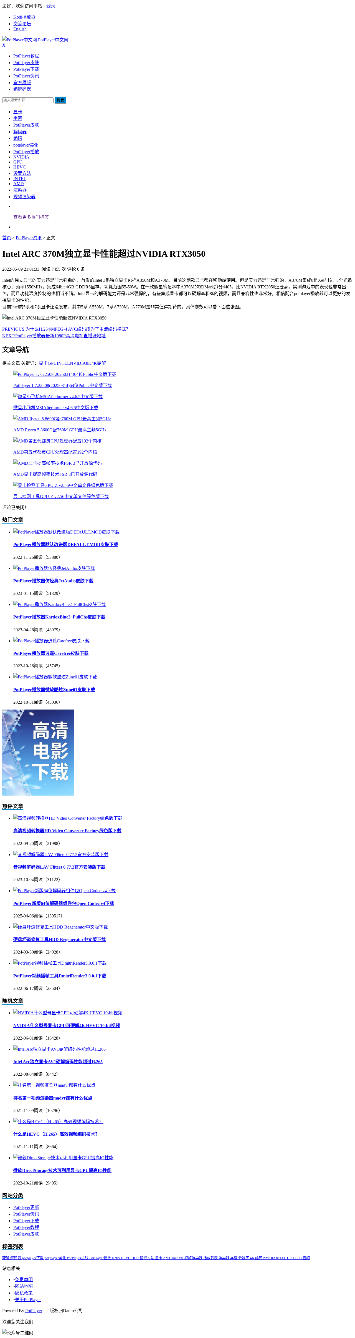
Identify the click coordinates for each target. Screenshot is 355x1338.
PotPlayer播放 (26, 151)
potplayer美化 (26, 145)
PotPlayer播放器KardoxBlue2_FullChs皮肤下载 (59, 617)
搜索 (60, 100)
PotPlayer (33, 1310)
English (20, 29)
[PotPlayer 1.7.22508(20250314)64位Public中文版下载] (64, 374)
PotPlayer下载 (26, 69)
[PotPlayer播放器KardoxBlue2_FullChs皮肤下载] (59, 604)
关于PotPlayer (28, 1299)
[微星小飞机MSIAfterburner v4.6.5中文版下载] (58, 396)
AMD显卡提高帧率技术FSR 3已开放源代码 (55, 474)
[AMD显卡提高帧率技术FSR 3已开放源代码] (57, 463)
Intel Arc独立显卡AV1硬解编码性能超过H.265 (58, 1061)
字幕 (17, 118)
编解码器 (22, 89)
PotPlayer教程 (26, 56)
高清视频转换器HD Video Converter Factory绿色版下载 (67, 830)
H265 (116, 1258)
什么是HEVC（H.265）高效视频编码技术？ (56, 1134)
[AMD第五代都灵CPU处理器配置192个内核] (57, 441)
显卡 (17, 111)
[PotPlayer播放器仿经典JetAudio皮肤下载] (54, 568)
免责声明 (24, 1279)
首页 (6, 237)
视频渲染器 (24, 196)
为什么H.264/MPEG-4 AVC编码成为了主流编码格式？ (66, 329)
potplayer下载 (33, 1258)
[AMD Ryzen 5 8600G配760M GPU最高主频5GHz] (62, 418)
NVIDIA (21, 157)
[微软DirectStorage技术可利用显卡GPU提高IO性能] (63, 1157)
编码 (17, 138)
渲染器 (20, 190)
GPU (17, 162)
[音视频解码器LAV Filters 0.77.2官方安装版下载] (60, 854)
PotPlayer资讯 (26, 76)
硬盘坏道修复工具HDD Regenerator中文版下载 (59, 939)
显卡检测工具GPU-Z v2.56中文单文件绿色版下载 (61, 496)
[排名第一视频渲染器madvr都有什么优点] (54, 1085)
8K (89, 363)
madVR (178, 1258)
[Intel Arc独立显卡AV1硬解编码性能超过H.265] (59, 1049)
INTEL (19, 178)
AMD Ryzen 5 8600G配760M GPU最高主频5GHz (59, 429)
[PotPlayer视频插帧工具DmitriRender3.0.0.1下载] (59, 963)
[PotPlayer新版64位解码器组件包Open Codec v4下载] (64, 890)
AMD (18, 183)
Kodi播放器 (24, 17)
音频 (306, 1258)
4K (94, 363)
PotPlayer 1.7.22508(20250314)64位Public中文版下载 (62, 385)
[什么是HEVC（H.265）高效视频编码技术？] (58, 1121)
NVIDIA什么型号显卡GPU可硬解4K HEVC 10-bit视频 (66, 1025)
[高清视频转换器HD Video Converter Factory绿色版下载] (67, 818)
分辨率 (244, 1258)
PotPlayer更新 (26, 1207)
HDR (135, 1258)
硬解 (101, 363)
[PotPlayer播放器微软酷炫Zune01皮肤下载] (55, 677)
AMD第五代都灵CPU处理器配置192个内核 (55, 452)
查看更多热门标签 (31, 217)
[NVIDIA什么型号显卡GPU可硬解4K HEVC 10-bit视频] (67, 1012)
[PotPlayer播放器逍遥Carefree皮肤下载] (51, 640)
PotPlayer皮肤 (26, 62)
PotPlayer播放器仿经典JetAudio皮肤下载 (53, 581)
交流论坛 (22, 23)
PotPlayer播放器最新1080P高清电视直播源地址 (54, 335)
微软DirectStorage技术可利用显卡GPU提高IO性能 (62, 1170)
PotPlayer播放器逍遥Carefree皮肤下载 (50, 653)
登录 (50, 6)
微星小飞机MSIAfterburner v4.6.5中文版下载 (55, 407)
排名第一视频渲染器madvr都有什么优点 (52, 1098)
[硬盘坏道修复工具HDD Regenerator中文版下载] (60, 927)
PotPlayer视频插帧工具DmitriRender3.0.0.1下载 (59, 976)
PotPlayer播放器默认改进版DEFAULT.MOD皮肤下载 (65, 544)
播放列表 (211, 1258)
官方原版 (22, 82)
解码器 (20, 131)
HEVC (19, 167)
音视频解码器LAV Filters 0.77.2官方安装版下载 (59, 867)
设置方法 (22, 173)
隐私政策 (24, 1293)
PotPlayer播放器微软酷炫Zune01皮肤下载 (54, 689)
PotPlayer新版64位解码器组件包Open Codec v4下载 (63, 903)
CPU (291, 1258)
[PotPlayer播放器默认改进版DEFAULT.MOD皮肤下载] (66, 532)
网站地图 (24, 1286)
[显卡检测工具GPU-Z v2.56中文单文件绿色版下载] (63, 485)
